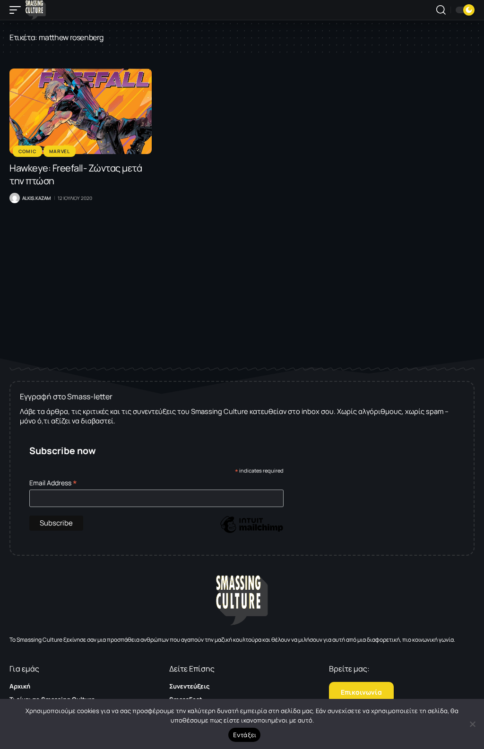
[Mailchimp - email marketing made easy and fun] (251, 531)
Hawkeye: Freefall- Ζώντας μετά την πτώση (75, 174)
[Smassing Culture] (36, 10)
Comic (27, 151)
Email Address (53, 482)
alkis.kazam (36, 198)
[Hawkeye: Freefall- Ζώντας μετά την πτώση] (80, 111)
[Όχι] (472, 724)
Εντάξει (244, 735)
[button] (17, 10)
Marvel (59, 151)
